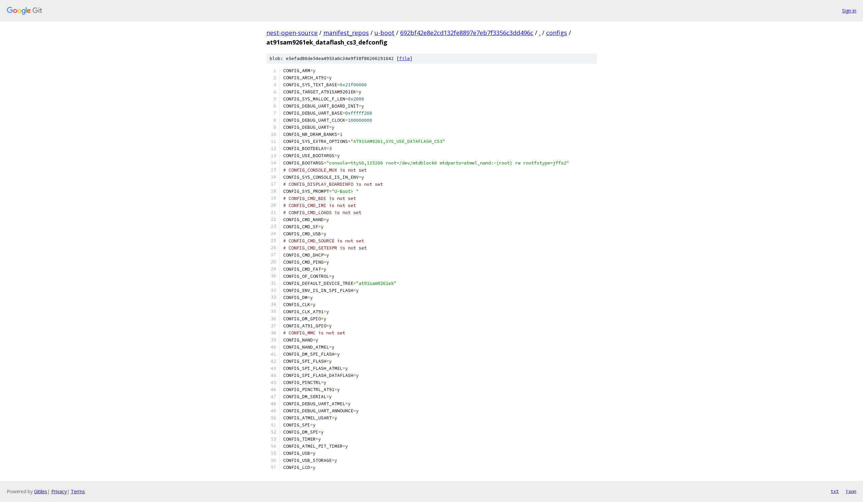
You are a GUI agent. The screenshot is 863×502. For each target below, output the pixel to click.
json (850, 491)
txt (835, 491)
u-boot (384, 33)
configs (556, 33)
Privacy (59, 491)
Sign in (849, 10)
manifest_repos (346, 33)
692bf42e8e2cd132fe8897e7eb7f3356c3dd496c (466, 33)
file (404, 58)
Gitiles (40, 491)
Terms (78, 491)
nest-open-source (292, 33)
